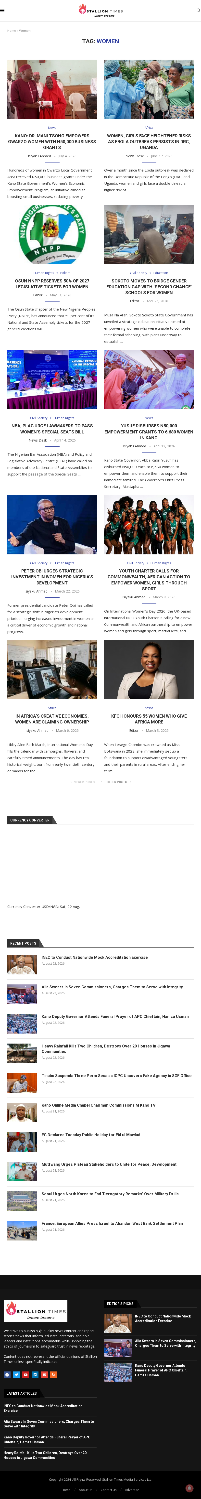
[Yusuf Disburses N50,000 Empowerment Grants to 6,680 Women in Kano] (149, 379)
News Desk (135, 156)
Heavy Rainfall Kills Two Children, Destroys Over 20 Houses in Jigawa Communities (106, 1049)
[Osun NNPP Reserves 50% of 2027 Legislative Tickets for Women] (52, 234)
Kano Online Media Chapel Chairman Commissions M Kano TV (98, 1105)
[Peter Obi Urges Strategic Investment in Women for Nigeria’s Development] (52, 524)
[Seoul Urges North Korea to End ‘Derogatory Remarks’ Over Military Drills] (22, 1201)
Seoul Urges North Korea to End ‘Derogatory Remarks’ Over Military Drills (110, 1194)
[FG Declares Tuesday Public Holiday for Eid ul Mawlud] (22, 1142)
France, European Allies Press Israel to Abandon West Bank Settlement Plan (112, 1223)
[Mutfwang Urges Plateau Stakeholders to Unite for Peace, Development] (22, 1171)
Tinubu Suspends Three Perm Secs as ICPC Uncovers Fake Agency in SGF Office (117, 1075)
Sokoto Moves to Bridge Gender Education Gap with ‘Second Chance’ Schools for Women (149, 286)
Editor (37, 295)
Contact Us (109, 1490)
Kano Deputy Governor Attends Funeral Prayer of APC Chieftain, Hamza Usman (115, 1016)
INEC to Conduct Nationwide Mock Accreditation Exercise (95, 957)
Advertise (132, 1490)
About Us (85, 1490)
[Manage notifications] (189, 1488)
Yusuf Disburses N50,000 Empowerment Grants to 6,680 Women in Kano (148, 431)
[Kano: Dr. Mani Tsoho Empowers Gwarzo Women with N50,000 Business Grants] (52, 89)
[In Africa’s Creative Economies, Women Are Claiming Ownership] (52, 669)
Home (11, 30)
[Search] (198, 11)
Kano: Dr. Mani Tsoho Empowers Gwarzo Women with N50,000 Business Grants (52, 141)
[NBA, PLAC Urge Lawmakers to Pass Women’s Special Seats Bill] (52, 379)
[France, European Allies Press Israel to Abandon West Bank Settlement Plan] (22, 1230)
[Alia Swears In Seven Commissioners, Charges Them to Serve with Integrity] (22, 994)
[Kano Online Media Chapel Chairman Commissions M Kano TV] (22, 1112)
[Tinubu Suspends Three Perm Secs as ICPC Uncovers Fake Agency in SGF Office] (22, 1083)
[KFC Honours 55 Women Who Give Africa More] (149, 669)
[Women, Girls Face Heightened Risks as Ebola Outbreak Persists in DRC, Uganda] (149, 89)
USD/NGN (49, 906)
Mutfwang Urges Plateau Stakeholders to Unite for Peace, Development (109, 1164)
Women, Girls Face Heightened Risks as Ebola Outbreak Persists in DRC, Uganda (149, 141)
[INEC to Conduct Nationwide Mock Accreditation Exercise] (22, 964)
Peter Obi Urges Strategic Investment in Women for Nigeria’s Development (52, 576)
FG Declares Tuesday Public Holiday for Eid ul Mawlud (91, 1134)
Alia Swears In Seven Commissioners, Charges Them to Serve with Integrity (112, 987)
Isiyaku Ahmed (39, 156)
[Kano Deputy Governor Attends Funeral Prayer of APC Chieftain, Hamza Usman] (22, 1024)
